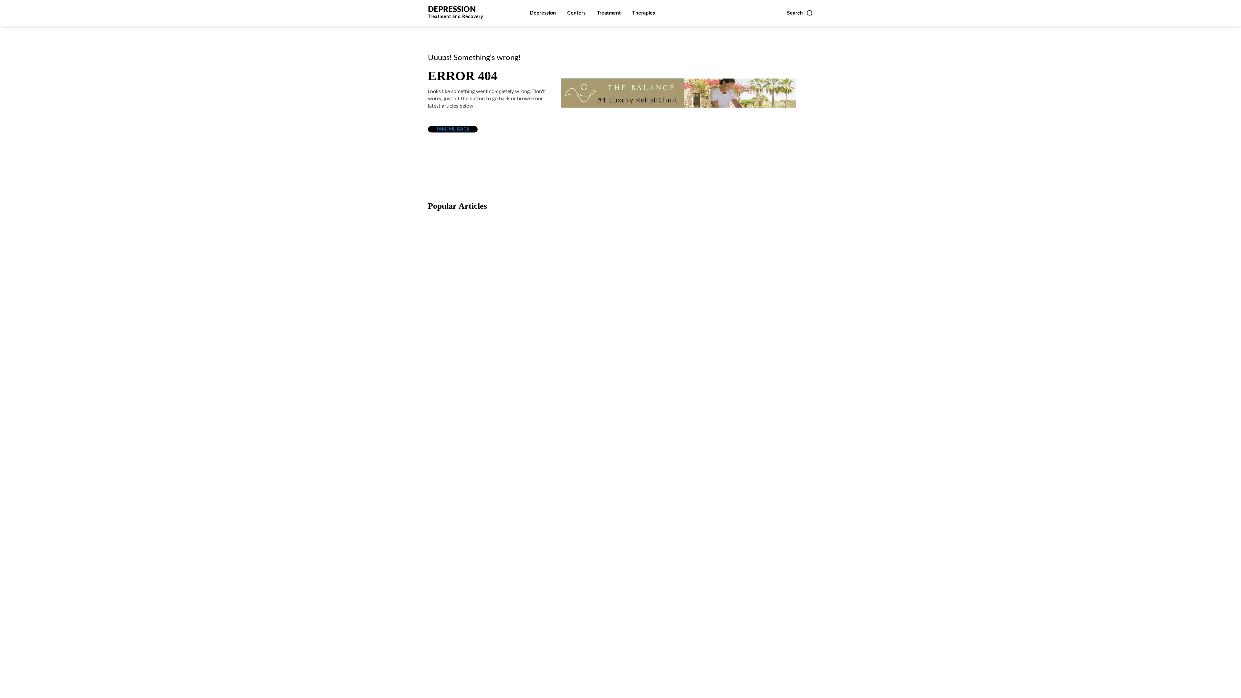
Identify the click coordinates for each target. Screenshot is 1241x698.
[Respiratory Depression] (620, 259)
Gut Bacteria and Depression (481, 387)
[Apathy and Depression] (751, 353)
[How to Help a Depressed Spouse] (490, 259)
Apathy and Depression (734, 387)
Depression (452, 279)
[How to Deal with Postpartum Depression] (751, 259)
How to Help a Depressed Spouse (488, 294)
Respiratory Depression (603, 294)
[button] (800, 13)
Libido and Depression (602, 387)
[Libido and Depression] (620, 353)
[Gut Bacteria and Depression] (490, 353)
